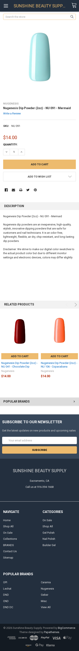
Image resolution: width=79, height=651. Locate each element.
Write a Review (12, 113)
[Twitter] (28, 190)
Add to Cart (20, 356)
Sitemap (8, 557)
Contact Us (10, 551)
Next (75, 305)
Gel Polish (49, 532)
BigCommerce (66, 627)
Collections (10, 538)
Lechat (7, 588)
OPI (5, 582)
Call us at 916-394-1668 (39, 486)
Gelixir (44, 594)
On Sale (7, 532)
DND (6, 594)
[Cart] (75, 5)
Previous (67, 305)
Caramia (46, 582)
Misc (44, 601)
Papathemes (51, 632)
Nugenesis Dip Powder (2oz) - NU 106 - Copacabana (59, 364)
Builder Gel (49, 545)
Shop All (8, 526)
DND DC (8, 607)
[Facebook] (6, 190)
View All (46, 607)
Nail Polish (49, 538)
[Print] (21, 190)
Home (7, 520)
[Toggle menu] (6, 6)
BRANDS (8, 545)
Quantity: (10, 144)
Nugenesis (47, 588)
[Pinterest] (35, 190)
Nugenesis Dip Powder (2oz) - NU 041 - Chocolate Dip (19, 364)
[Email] (13, 190)
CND (6, 601)
